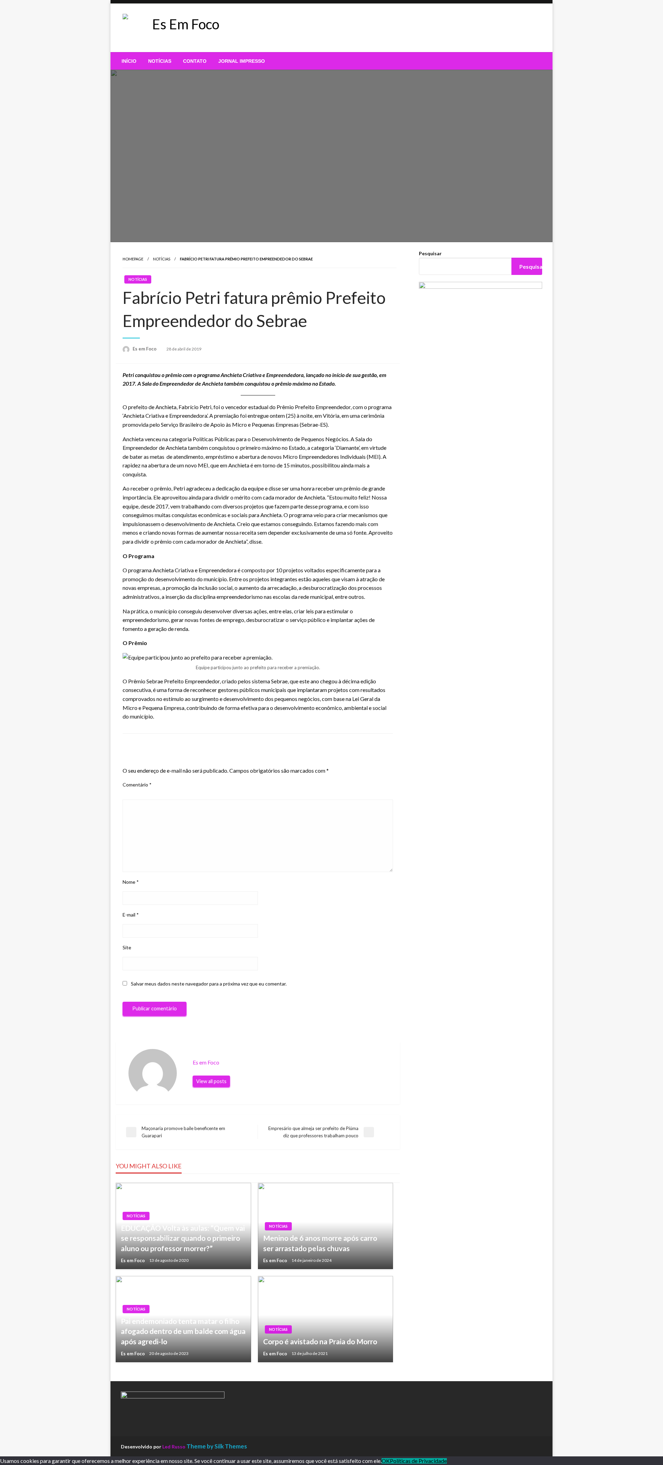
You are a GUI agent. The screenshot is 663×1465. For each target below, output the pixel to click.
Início (129, 61)
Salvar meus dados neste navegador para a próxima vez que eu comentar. (209, 984)
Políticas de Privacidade (418, 1461)
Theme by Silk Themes (216, 1446)
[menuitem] (129, 61)
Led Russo (173, 1446)
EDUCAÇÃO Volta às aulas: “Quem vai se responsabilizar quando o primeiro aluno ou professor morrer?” (183, 1238)
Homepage (133, 259)
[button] (275, 27)
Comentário (137, 785)
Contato (194, 61)
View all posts (211, 1081)
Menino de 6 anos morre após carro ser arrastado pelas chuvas (320, 1243)
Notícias (159, 61)
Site (127, 947)
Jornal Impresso (241, 61)
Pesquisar (430, 253)
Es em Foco (145, 349)
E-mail (131, 915)
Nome (131, 882)
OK (386, 1461)
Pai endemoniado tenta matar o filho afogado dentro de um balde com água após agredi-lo (183, 1331)
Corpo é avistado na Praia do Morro (320, 1341)
